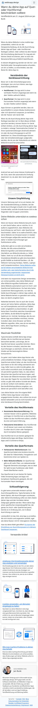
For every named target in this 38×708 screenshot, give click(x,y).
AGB (31, 705)
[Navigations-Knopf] (34, 2)
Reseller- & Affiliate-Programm (18, 703)
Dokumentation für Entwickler (18, 701)
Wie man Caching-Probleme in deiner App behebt (18, 648)
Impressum (25, 705)
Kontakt (19, 699)
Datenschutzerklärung (13, 705)
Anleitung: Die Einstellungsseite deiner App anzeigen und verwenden (18, 562)
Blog (27, 699)
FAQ (23, 699)
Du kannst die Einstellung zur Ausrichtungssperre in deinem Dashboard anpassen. (18, 526)
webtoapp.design (11, 2)
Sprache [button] (11, 699)
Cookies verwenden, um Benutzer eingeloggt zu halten (16, 605)
